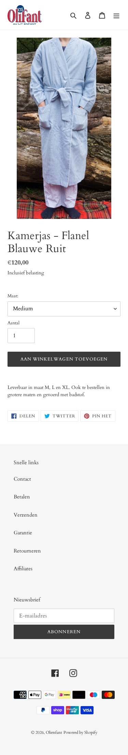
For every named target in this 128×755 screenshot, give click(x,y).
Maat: (13, 296)
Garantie (23, 532)
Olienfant (54, 732)
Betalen (22, 496)
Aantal (13, 323)
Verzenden (26, 514)
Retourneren (27, 550)
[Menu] (116, 15)
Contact (22, 479)
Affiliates (23, 568)
